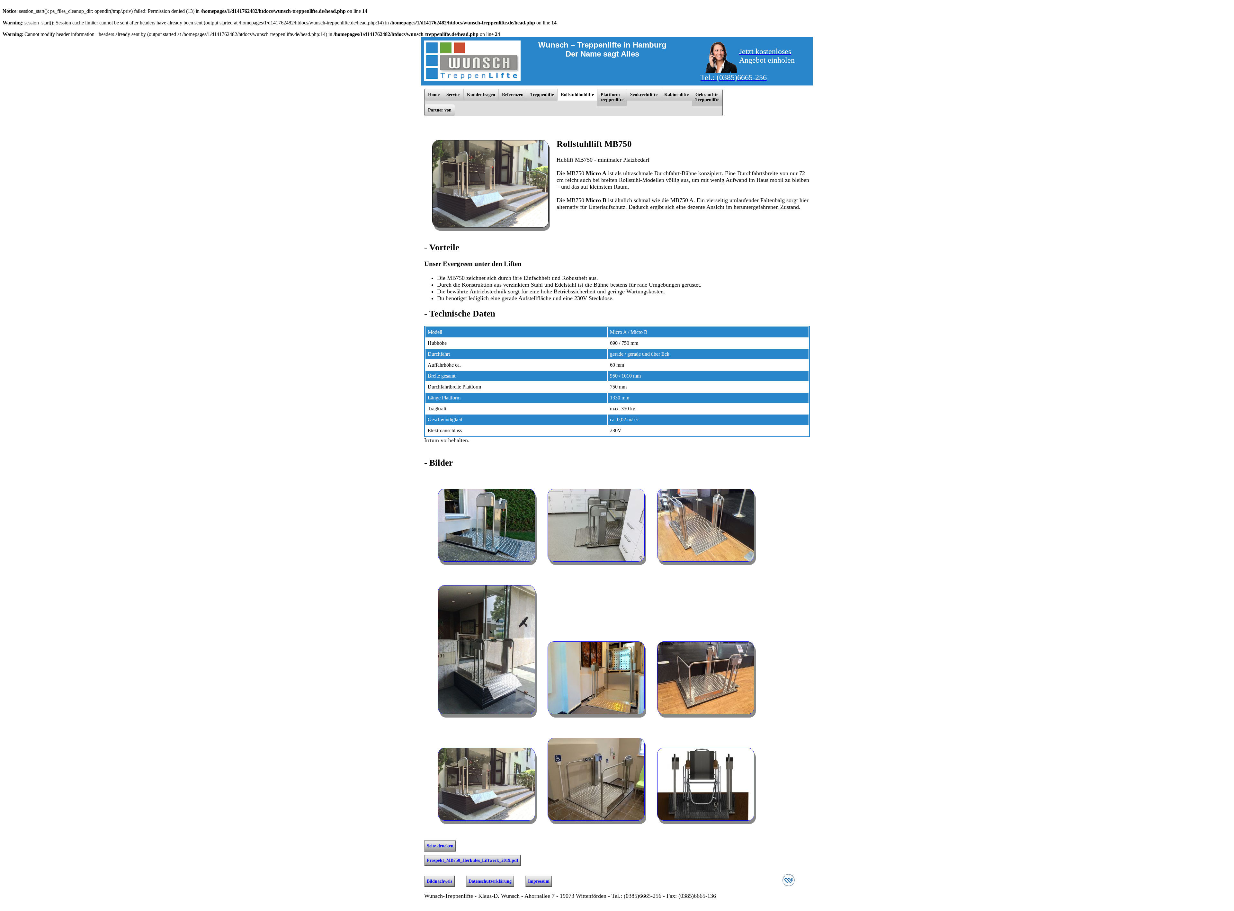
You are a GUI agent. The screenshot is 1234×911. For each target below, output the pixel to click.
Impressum (539, 881)
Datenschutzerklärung (490, 881)
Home (434, 94)
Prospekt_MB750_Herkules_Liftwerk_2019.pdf (472, 860)
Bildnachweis (439, 881)
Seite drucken (440, 846)
